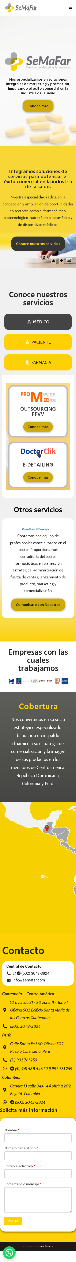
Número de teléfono (21, 1148)
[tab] (38, 322)
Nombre (11, 1130)
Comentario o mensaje (22, 1184)
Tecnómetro (46, 1246)
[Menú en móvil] (70, 8)
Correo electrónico (19, 1166)
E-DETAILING (38, 465)
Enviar (13, 1221)
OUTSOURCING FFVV (38, 412)
